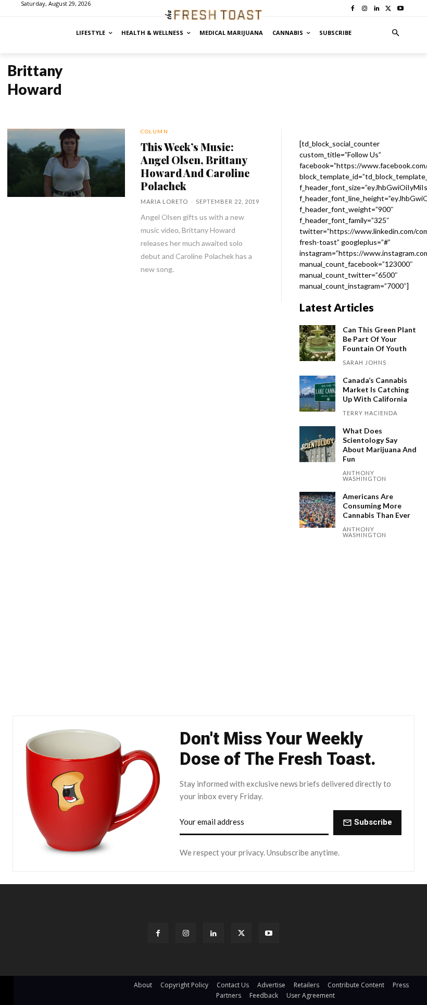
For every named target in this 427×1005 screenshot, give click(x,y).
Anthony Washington (364, 475)
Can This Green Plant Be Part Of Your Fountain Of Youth (379, 339)
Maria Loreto (164, 201)
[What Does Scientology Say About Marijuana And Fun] (317, 444)
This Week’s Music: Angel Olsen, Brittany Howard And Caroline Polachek (195, 166)
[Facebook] (158, 933)
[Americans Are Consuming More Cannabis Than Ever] (317, 510)
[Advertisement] (213, 630)
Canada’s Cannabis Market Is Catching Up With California (376, 389)
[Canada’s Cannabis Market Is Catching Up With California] (317, 394)
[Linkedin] (213, 933)
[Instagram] (185, 933)
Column (154, 131)
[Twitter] (241, 933)
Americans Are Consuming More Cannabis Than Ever (376, 505)
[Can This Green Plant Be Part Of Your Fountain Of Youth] (317, 343)
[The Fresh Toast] (213, 15)
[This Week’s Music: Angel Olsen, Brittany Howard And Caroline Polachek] (66, 163)
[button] (396, 33)
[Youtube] (269, 933)
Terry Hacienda (370, 413)
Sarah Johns (364, 362)
